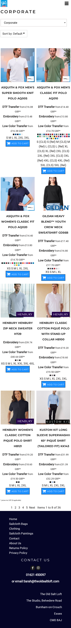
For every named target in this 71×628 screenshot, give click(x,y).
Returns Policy (18, 548)
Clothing (14, 528)
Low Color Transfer (14, 126)
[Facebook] (32, 568)
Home (13, 519)
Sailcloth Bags (18, 524)
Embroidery (10, 116)
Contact (14, 538)
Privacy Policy (18, 553)
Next (32, 507)
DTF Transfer (10, 106)
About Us (15, 543)
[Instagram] (38, 568)
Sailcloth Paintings (21, 533)
